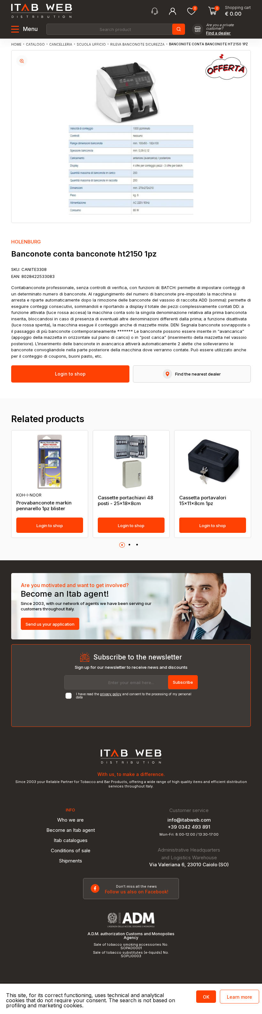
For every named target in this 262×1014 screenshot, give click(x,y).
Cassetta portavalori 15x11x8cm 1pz (202, 500)
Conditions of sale (70, 850)
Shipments (70, 860)
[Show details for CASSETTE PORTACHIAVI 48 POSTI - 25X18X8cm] (131, 461)
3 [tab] (137, 545)
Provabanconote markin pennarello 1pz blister (44, 505)
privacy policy (110, 694)
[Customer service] (154, 11)
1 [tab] (122, 545)
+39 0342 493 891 (189, 826)
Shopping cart (238, 8)
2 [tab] (129, 545)
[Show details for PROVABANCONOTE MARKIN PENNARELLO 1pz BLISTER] (49, 461)
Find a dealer (218, 33)
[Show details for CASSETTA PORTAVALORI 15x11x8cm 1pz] (212, 461)
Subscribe (183, 682)
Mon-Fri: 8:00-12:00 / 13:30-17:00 (189, 834)
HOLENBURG (26, 242)
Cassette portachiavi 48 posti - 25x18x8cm (125, 500)
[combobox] (115, 29)
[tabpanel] (49, 484)
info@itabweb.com (189, 819)
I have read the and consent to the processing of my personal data (133, 695)
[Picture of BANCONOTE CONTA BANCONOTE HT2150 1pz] (21, 60)
